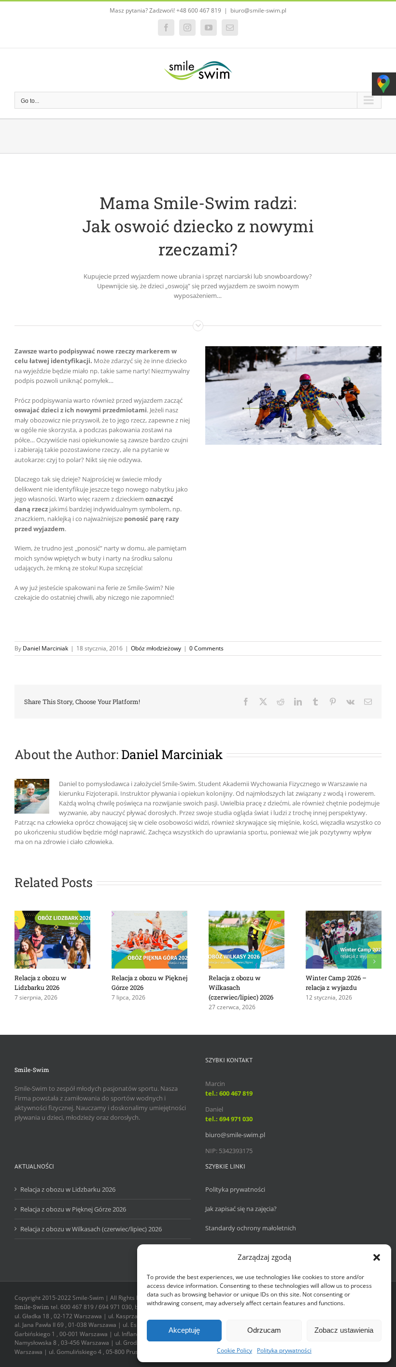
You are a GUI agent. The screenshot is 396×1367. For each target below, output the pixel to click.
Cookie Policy (234, 1350)
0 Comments (206, 648)
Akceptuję (184, 1330)
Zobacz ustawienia (343, 1330)
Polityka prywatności (284, 1350)
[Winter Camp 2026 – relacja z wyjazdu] (344, 915)
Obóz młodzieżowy (156, 648)
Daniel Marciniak (45, 648)
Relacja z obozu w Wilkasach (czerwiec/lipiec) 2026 (91, 1229)
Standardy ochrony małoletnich (250, 1228)
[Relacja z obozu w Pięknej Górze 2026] (149, 915)
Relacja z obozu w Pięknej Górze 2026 (73, 1209)
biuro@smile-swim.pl (258, 10)
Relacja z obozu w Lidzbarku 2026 (67, 1189)
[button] (377, 1257)
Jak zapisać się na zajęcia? (241, 1208)
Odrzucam (264, 1330)
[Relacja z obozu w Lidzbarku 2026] (52, 915)
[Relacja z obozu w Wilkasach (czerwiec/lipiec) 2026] (246, 915)
